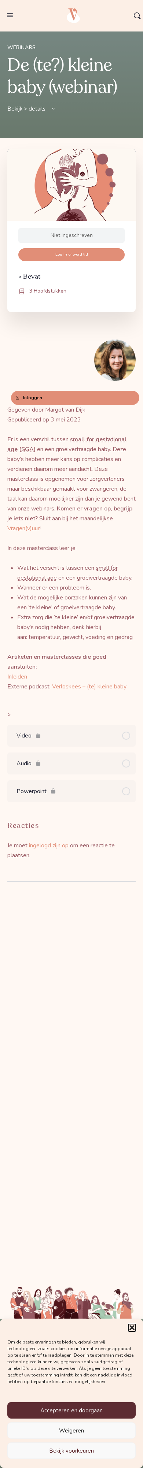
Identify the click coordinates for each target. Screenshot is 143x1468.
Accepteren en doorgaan (71, 1410)
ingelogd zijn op (49, 845)
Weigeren (71, 1430)
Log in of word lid (71, 254)
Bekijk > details (27, 108)
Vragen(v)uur (23, 528)
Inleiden (17, 677)
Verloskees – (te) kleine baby (89, 687)
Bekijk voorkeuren (71, 1450)
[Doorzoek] (137, 16)
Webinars (21, 47)
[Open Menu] (10, 15)
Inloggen (32, 398)
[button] (132, 1327)
